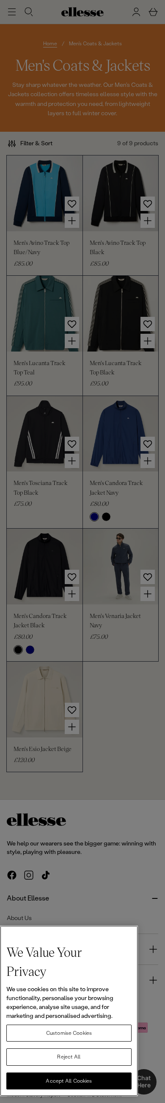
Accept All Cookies (69, 1081)
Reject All (68, 1057)
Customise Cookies (69, 1033)
